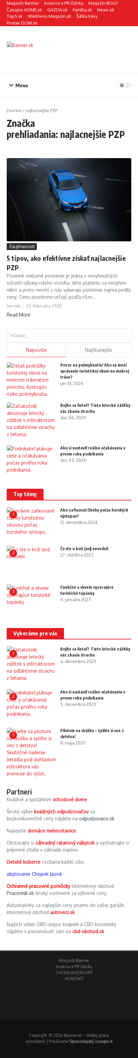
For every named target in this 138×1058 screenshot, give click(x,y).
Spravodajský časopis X (91, 1041)
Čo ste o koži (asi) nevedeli (84, 548)
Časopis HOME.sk (24, 9)
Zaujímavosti (21, 246)
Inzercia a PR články (63, 3)
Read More (18, 315)
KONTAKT (74, 978)
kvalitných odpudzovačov (61, 811)
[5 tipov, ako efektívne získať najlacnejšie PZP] (69, 199)
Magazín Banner (23, 3)
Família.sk (82, 9)
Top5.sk (15, 16)
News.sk (105, 9)
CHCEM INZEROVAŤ (74, 972)
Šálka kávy (86, 16)
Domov (14, 110)
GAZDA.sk (57, 9)
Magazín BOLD (103, 3)
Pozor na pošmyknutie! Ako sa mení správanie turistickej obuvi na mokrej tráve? (94, 371)
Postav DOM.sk (22, 23)
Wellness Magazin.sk (49, 16)
